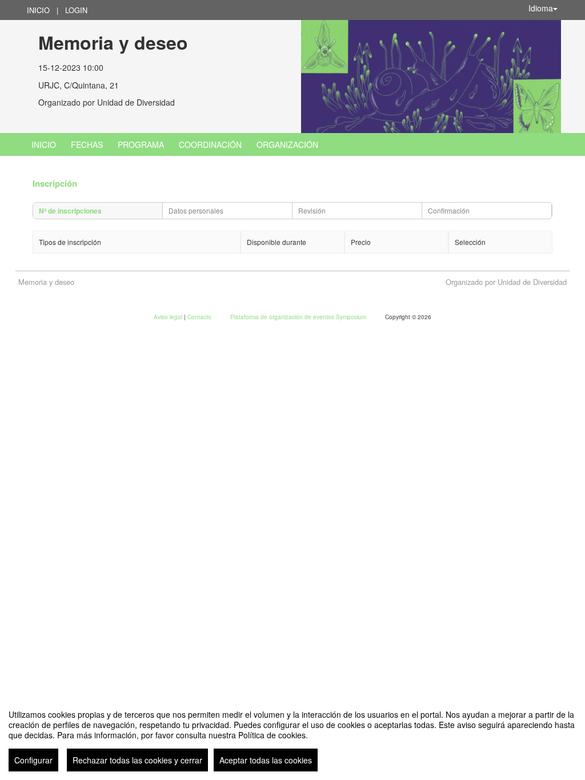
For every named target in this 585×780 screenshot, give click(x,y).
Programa (141, 144)
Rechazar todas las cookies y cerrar (137, 760)
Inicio (38, 10)
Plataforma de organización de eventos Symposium (299, 317)
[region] (292, 736)
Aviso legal (169, 317)
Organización (287, 144)
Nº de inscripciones (70, 211)
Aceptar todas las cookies (265, 760)
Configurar (33, 760)
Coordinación (210, 144)
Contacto (200, 317)
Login (76, 10)
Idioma (540, 8)
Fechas (87, 144)
